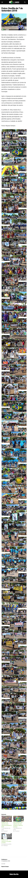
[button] (9, 135)
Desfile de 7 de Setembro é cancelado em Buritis (6, 841)
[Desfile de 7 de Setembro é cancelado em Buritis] (6, 836)
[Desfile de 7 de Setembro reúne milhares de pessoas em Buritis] (6, 819)
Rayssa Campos (5, 866)
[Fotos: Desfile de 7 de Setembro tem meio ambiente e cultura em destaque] (18, 819)
